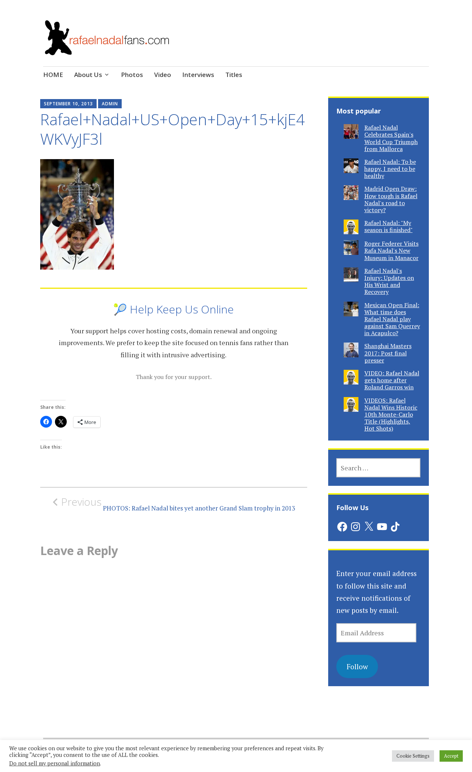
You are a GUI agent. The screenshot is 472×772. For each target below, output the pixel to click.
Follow (357, 666)
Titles (233, 74)
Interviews (198, 74)
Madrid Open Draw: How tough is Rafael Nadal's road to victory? (390, 199)
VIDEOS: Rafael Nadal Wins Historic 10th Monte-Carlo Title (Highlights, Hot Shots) (390, 414)
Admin (110, 104)
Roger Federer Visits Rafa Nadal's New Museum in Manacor (391, 250)
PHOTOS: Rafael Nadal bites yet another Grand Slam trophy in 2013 (178, 504)
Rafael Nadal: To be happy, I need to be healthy (390, 169)
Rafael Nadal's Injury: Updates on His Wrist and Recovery (389, 281)
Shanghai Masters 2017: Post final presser (388, 353)
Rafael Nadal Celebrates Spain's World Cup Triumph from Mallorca (391, 138)
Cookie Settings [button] (413, 755)
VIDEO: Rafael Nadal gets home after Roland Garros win (391, 380)
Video (162, 74)
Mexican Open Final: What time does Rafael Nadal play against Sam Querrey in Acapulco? (392, 319)
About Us (88, 74)
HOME (53, 74)
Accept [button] (451, 755)
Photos (132, 74)
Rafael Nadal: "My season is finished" (388, 226)
